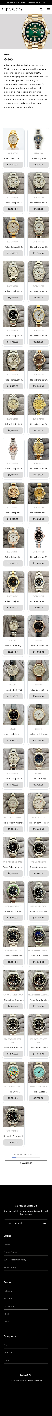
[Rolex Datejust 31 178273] (38, 493)
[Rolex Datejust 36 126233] (13, 227)
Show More (26, 1163)
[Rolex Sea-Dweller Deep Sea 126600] (13, 1024)
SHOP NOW (40, 3)
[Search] (41, 10)
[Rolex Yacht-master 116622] (38, 803)
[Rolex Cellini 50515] (38, 670)
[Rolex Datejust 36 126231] (38, 360)
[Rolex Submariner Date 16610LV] (13, 892)
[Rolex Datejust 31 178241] (13, 493)
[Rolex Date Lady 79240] (13, 626)
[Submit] (44, 1223)
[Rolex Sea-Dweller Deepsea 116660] (13, 980)
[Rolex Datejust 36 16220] (38, 271)
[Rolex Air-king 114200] (38, 759)
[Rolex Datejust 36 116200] (13, 183)
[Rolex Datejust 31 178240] (38, 582)
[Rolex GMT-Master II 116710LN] (13, 1116)
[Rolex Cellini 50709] (13, 670)
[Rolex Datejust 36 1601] (38, 449)
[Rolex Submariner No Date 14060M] (13, 847)
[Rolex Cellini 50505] (38, 626)
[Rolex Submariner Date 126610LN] (38, 892)
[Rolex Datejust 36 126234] (38, 227)
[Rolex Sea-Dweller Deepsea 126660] (38, 936)
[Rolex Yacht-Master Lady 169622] (13, 803)
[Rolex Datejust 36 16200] (13, 449)
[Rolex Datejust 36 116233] (38, 316)
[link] (26, 31)
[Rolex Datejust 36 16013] (38, 404)
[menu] (48, 9)
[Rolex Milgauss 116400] (38, 139)
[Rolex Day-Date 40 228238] (13, 139)
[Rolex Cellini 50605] (13, 714)
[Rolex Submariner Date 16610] (38, 847)
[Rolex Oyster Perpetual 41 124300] (13, 1072)
